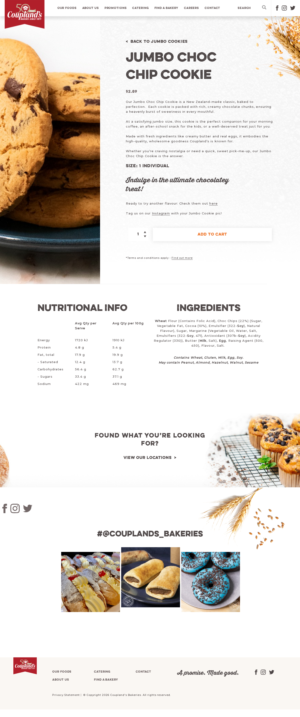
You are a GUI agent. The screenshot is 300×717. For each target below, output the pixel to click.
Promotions (116, 8)
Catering (140, 8)
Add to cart (212, 234)
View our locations (148, 458)
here (213, 203)
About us (90, 8)
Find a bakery (166, 8)
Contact (212, 8)
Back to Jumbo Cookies (159, 41)
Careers (191, 8)
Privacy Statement (66, 695)
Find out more (182, 258)
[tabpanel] (90, 582)
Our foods (67, 8)
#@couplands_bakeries (150, 534)
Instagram (161, 213)
